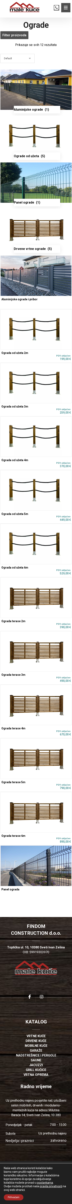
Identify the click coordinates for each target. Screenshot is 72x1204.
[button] (65, 7)
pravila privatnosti (51, 1186)
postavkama (45, 1182)
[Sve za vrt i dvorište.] (25, 7)
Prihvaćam (13, 1197)
